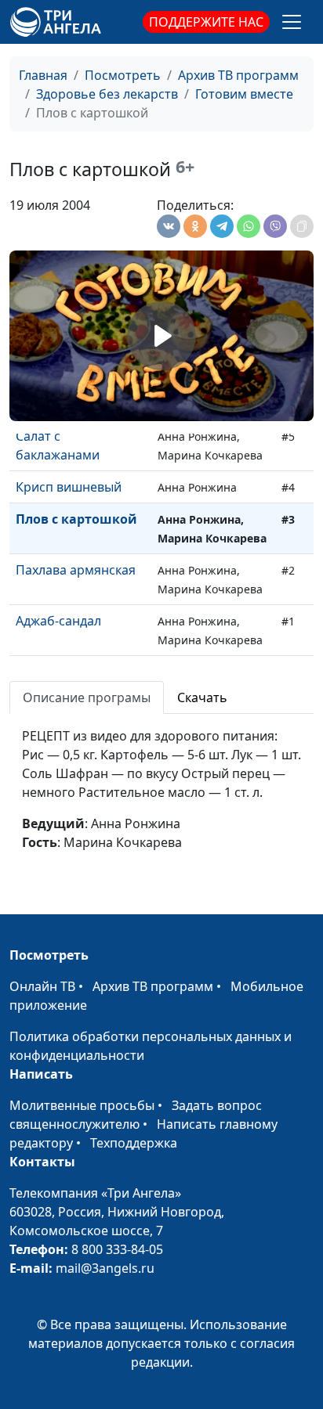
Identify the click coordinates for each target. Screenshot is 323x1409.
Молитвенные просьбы (81, 1105)
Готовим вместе (244, 94)
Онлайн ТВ (42, 986)
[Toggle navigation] (292, 22)
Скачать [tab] (202, 697)
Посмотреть (123, 75)
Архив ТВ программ (238, 75)
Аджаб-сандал (58, 620)
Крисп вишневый (69, 486)
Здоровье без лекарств (107, 94)
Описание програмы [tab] (87, 697)
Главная (43, 75)
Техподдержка (133, 1142)
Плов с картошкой (76, 519)
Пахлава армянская (76, 569)
